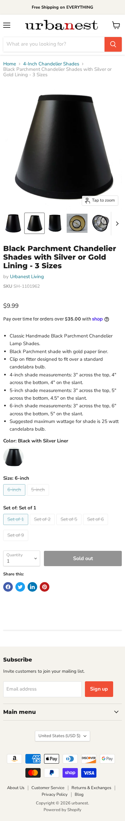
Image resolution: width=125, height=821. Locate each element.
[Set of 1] (16, 526)
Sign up (99, 688)
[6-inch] (15, 497)
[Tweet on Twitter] (20, 587)
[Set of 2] (43, 526)
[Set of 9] (16, 542)
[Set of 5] (69, 526)
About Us (15, 788)
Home (9, 64)
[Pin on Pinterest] (44, 587)
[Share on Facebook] (8, 587)
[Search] (113, 44)
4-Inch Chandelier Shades (51, 64)
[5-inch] (39, 497)
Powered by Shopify (62, 810)
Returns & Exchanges (91, 788)
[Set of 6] (96, 526)
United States (59, 736)
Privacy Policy (55, 794)
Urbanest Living (27, 276)
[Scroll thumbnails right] (116, 223)
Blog (79, 794)
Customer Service (47, 788)
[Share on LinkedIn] (32, 587)
